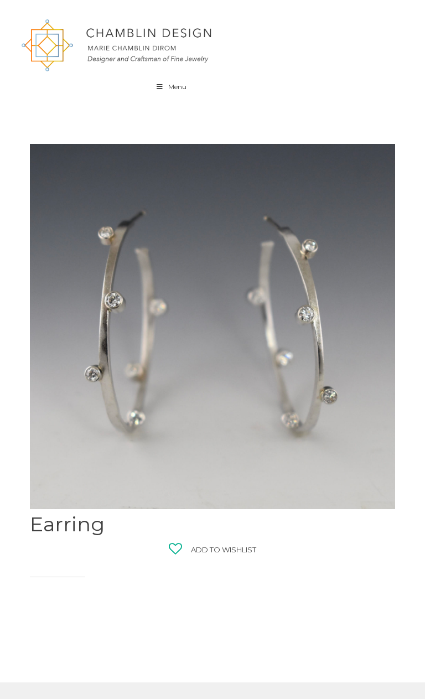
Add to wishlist (223, 549)
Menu (177, 86)
